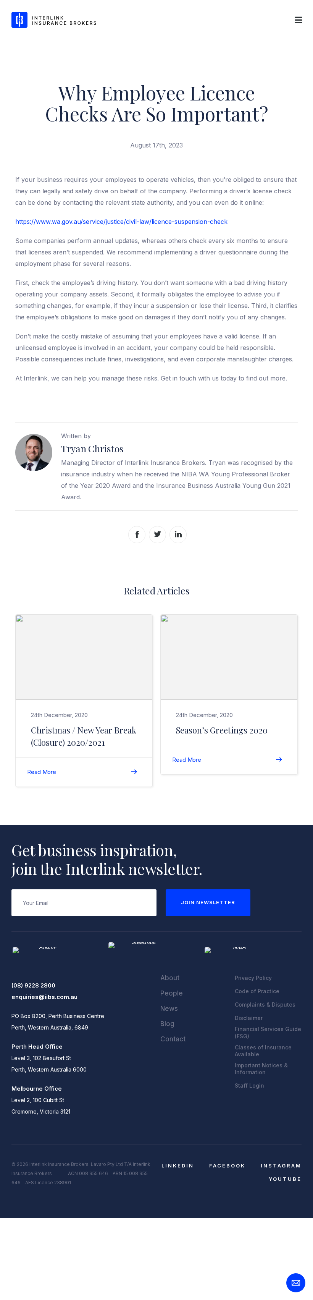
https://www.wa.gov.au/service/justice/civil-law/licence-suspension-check (122, 221)
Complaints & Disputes (265, 1004)
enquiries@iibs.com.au (44, 996)
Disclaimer (249, 1018)
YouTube (285, 1179)
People (171, 993)
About (169, 978)
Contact (173, 1039)
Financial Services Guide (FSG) (268, 1032)
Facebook (227, 1165)
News (169, 1008)
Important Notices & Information (261, 1068)
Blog (167, 1024)
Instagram (281, 1165)
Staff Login (249, 1085)
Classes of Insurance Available (263, 1050)
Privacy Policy (253, 978)
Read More (41, 771)
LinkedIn (177, 1165)
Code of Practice (257, 991)
